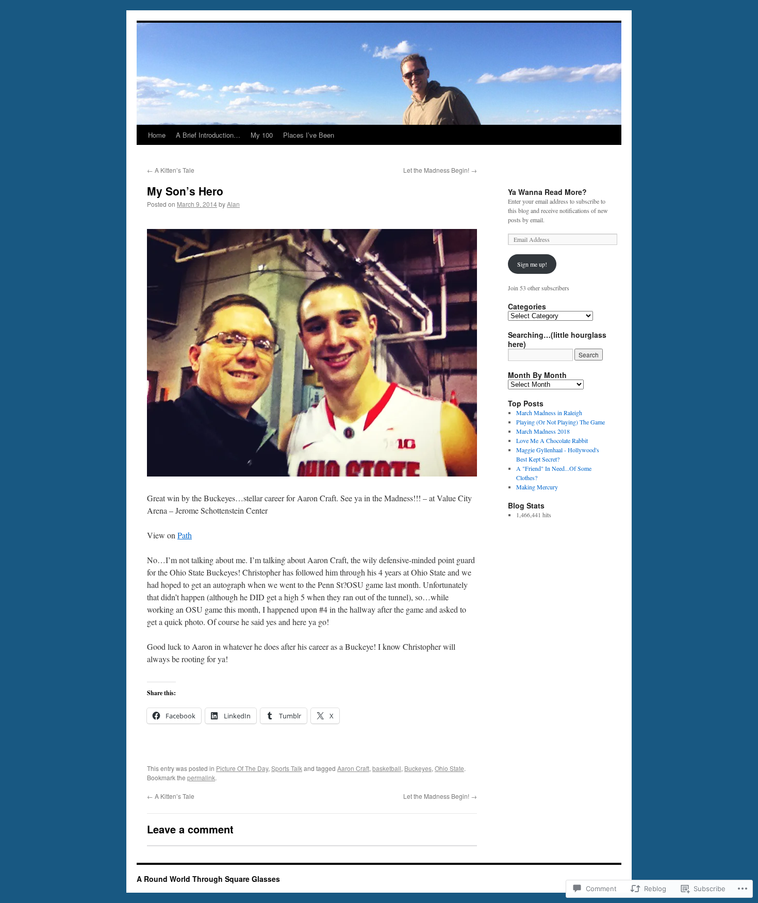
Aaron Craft (353, 768)
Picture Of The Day (242, 768)
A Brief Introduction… (208, 135)
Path (184, 535)
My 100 (262, 135)
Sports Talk (286, 768)
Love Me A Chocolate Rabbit (552, 440)
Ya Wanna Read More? (547, 192)
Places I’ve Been (308, 135)
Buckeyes (418, 768)
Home (157, 135)
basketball (386, 768)
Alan (233, 204)
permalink (201, 777)
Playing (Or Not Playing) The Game (560, 422)
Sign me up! (532, 264)
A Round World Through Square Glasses (208, 879)
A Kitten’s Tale (170, 170)
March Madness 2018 (543, 431)
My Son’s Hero (185, 191)
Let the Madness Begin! (440, 170)
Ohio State (449, 768)
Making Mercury (537, 487)
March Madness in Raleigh (549, 412)
